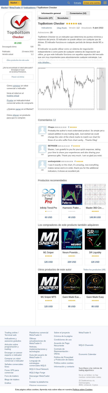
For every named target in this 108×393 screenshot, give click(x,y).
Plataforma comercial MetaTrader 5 (38, 333)
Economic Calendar (87, 354)
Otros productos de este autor (18, 60)
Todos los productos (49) (94, 269)
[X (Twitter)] (89, 364)
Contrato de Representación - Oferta (61, 351)
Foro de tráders (12, 376)
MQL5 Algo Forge (37, 372)
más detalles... (44, 62)
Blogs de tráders (12, 379)
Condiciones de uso (63, 339)
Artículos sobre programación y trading (12, 346)
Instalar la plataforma (38, 382)
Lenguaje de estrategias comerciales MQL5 (37, 363)
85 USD (72, 306)
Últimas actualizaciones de (37, 340)
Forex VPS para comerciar (12, 371)
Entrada (77, 3)
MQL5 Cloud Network (39, 369)
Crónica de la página (63, 336)
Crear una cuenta (92, 3)
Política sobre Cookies (82, 389)
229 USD (72, 262)
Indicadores (46, 28)
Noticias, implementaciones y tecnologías (38, 349)
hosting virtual (13, 96)
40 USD (72, 217)
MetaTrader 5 (85, 332)
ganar (18, 109)
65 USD (48, 217)
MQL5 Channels (86, 345)
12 (54, 120)
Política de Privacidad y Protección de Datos (64, 358)
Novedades (63, 18)
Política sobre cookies (63, 363)
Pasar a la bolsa (18, 77)
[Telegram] (85, 364)
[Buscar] (68, 3)
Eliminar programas (38, 385)
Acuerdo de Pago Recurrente (61, 344)
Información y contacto (64, 366)
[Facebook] (80, 364)
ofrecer (16, 115)
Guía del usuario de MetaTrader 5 (38, 356)
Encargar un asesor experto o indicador (13, 353)
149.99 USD (95, 217)
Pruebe (10, 100)
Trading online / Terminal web (11, 333)
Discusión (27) (46, 18)
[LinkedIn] (98, 364)
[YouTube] (94, 364)
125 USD (48, 262)
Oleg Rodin (62, 28)
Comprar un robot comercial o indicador (14, 359)
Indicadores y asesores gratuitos (13, 339)
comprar (16, 86)
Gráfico (8, 383)
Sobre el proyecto (62, 332)
